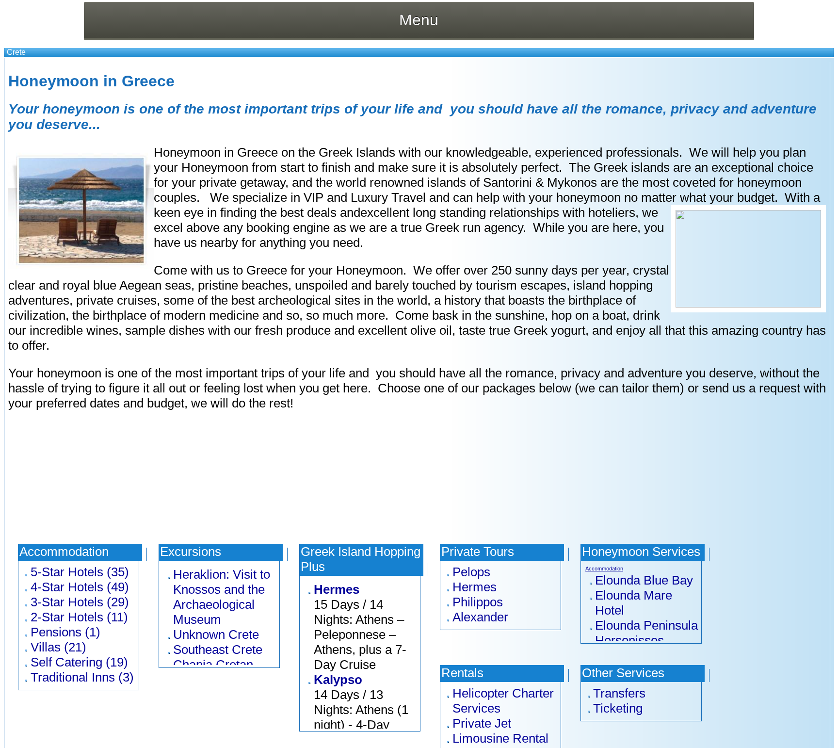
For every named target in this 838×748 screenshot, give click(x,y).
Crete (16, 52)
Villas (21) (58, 647)
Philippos (477, 602)
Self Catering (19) (79, 662)
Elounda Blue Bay (644, 580)
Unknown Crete (216, 634)
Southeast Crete (217, 649)
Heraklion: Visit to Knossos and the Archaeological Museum (221, 597)
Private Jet (481, 723)
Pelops (471, 572)
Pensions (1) (65, 632)
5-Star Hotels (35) (80, 572)
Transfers (619, 693)
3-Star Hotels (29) (80, 602)
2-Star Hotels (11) (79, 617)
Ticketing (618, 708)
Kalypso (338, 679)
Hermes (336, 589)
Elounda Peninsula (646, 625)
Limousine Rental (500, 738)
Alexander (480, 617)
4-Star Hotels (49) (80, 587)
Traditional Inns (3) (82, 677)
